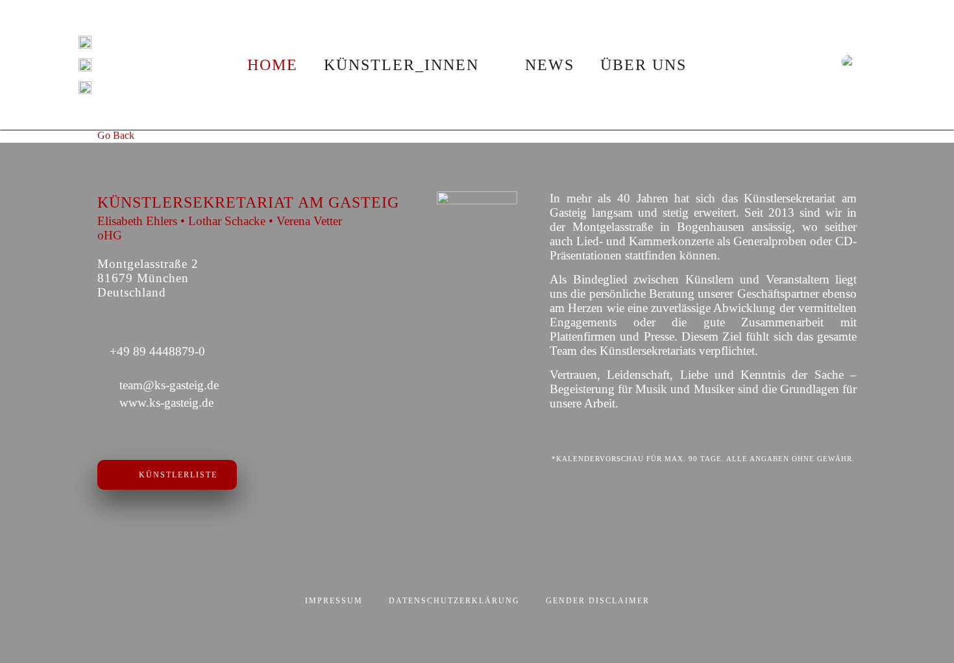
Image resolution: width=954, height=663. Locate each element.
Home (272, 64)
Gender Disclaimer (598, 600)
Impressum (334, 600)
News (549, 64)
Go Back (115, 135)
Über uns (643, 64)
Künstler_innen (401, 64)
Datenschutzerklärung (454, 600)
